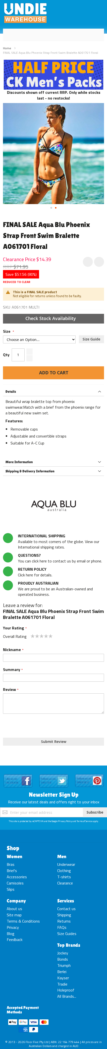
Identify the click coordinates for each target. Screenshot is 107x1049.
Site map (14, 915)
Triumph (64, 965)
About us (14, 909)
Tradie (62, 984)
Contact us (66, 909)
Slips (10, 889)
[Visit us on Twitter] (53, 774)
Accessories (17, 877)
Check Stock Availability (51, 318)
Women (14, 856)
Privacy (13, 927)
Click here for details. (35, 572)
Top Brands (68, 945)
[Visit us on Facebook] (18, 774)
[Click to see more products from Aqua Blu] (53, 505)
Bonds (62, 959)
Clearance (65, 883)
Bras (10, 864)
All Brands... (66, 996)
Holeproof (65, 990)
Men (61, 856)
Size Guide (91, 339)
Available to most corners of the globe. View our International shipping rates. (58, 541)
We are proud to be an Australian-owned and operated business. (55, 589)
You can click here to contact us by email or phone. (60, 558)
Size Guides (66, 934)
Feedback (14, 939)
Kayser (63, 978)
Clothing (64, 871)
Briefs (12, 871)
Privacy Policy (65, 821)
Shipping (64, 915)
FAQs (61, 927)
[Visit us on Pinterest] (89, 774)
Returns (64, 921)
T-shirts (64, 877)
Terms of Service (84, 821)
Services (65, 900)
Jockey (62, 953)
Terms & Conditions (23, 921)
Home (7, 48)
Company (16, 900)
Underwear (66, 864)
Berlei (61, 972)
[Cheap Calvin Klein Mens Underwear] (53, 62)
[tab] (53, 391)
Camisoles (15, 883)
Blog (10, 934)
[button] (51, 208)
